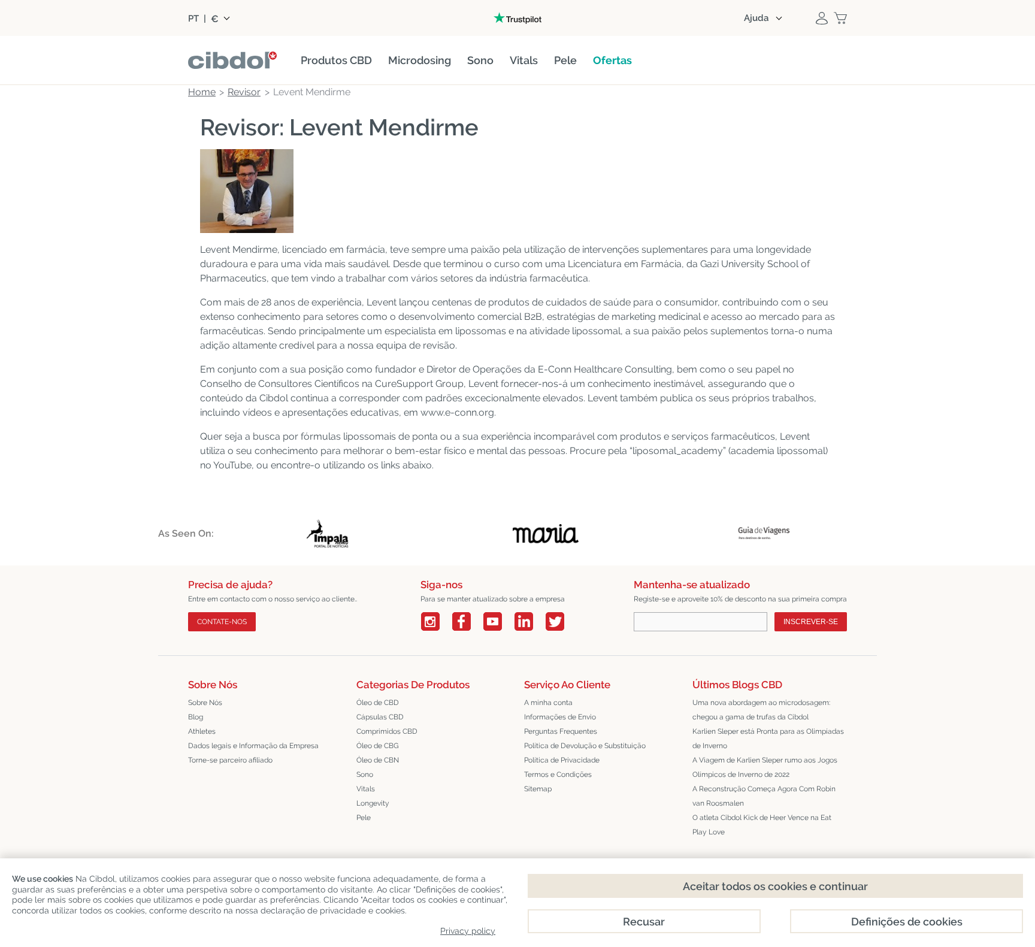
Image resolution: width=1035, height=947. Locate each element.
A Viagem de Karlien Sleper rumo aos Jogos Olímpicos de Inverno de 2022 (764, 767)
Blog (195, 717)
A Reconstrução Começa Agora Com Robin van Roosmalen (764, 796)
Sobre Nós (205, 702)
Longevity (372, 803)
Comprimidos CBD (386, 731)
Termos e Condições (558, 774)
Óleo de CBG (377, 746)
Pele (363, 817)
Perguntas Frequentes (560, 731)
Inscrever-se (810, 622)
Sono (364, 774)
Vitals (365, 789)
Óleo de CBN (377, 760)
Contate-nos (222, 622)
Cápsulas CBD (380, 717)
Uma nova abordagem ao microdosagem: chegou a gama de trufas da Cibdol (761, 709)
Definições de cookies (907, 921)
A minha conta (548, 702)
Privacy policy (467, 931)
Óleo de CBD (377, 702)
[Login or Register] (822, 18)
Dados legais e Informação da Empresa (253, 746)
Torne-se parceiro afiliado (230, 760)
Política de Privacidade (562, 760)
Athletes (202, 731)
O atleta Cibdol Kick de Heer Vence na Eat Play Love (761, 824)
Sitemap (538, 789)
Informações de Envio (560, 717)
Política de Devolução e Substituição (585, 746)
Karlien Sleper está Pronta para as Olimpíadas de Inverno (768, 738)
